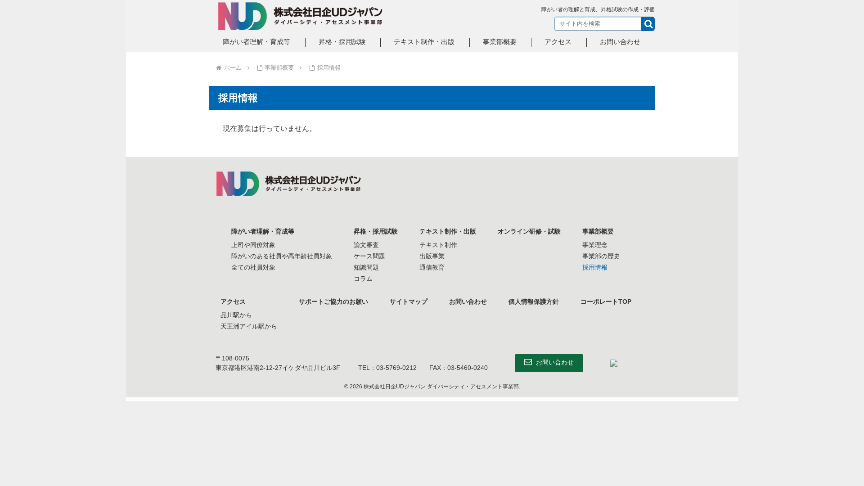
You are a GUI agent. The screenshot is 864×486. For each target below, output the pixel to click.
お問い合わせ (468, 301)
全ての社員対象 (253, 267)
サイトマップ (409, 301)
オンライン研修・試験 (529, 231)
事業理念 (595, 244)
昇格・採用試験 (376, 231)
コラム (363, 278)
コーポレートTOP (605, 301)
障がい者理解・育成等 (262, 231)
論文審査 (366, 244)
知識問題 (366, 267)
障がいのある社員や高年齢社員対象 (281, 256)
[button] (647, 24)
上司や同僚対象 (253, 244)
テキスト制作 (438, 244)
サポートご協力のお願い (333, 301)
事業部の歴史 (601, 256)
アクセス (233, 301)
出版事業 (432, 256)
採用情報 (595, 267)
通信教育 (432, 267)
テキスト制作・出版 (447, 231)
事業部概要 (598, 231)
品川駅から (236, 315)
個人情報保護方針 (533, 301)
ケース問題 (369, 256)
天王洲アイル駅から (248, 326)
